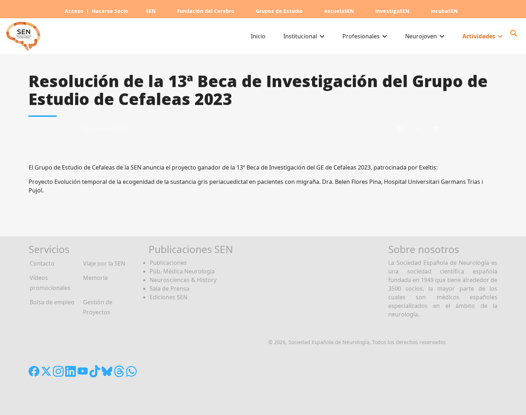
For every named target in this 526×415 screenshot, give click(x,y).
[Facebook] (400, 129)
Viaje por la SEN (104, 263)
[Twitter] (418, 129)
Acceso (74, 11)
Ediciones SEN (168, 297)
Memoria (95, 278)
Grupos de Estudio (279, 11)
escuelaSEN (339, 11)
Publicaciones (168, 263)
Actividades (478, 36)
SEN (151, 11)
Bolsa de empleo (52, 302)
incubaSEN (444, 11)
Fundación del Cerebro (205, 11)
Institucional (300, 36)
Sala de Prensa (169, 288)
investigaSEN (392, 11)
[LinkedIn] (435, 129)
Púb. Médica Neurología (182, 271)
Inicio (258, 36)
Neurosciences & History (183, 280)
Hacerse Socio (110, 11)
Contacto (42, 263)
